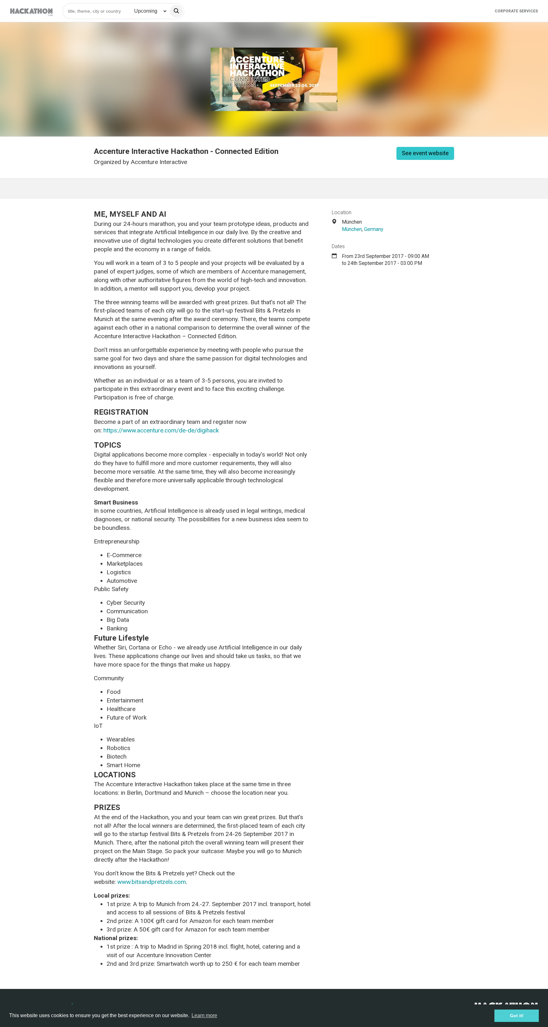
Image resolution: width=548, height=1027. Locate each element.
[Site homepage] (31, 11)
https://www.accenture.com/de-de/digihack (161, 430)
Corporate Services (516, 11)
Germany (373, 229)
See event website (425, 153)
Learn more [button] (204, 1015)
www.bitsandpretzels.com (151, 881)
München (352, 229)
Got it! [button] (517, 1015)
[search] (176, 11)
